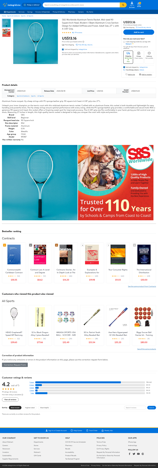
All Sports (30, 16)
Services (21, 12)
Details (141, 70)
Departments (11, 12)
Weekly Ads (108, 430)
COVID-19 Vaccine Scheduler (75, 442)
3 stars (32, 388)
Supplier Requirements (10, 459)
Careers (81, 12)
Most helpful (44, 407)
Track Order (93, 430)
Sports (23, 16)
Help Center (78, 430)
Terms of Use (101, 442)
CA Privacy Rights (103, 449)
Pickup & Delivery (59, 12)
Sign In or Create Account (58, 430)
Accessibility (69, 452)
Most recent (15, 407)
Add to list (131, 74)
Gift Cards (37, 455)
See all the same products (146, 349)
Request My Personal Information (108, 452)
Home (4, 16)
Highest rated (30, 407)
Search (151, 407)
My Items (90, 12)
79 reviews (78, 32)
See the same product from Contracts (142, 286)
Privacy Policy (102, 445)
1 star (32, 393)
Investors (5, 452)
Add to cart (139, 32)
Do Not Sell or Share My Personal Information (117, 465)
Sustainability (7, 455)
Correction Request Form (15, 364)
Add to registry (147, 74)
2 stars (32, 390)
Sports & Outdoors (13, 16)
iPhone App (132, 442)
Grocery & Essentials (42, 12)
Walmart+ (37, 452)
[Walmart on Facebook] (129, 454)
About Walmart (7, 442)
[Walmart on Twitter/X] (134, 454)
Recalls (67, 449)
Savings (29, 12)
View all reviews (10, 399)
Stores (36, 445)
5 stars (32, 382)
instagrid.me (83, 49)
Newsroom (6, 449)
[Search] (123, 4)
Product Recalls (70, 455)
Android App (132, 445)
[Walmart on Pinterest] (142, 454)
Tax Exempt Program (72, 459)
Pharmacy (71, 12)
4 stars (32, 385)
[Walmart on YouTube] (138, 454)
